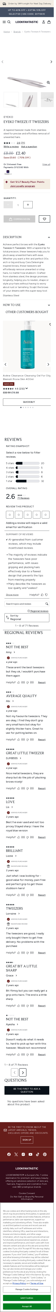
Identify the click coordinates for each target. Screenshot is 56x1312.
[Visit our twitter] (16, 1154)
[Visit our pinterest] (44, 1154)
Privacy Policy (19, 1283)
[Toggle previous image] (2, 61)
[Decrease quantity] (8, 204)
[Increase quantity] (28, 204)
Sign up (27, 1140)
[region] (27, 1257)
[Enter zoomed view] (48, 82)
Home (7, 31)
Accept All (27, 1306)
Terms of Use (36, 1283)
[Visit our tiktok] (37, 1154)
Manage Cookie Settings (27, 1289)
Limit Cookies (27, 1298)
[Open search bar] (9, 22)
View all (46, 164)
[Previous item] (5, 364)
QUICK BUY (29, 402)
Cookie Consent (27, 1193)
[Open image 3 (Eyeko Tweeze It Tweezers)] (48, 99)
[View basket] (49, 22)
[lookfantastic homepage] (27, 22)
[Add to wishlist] (44, 219)
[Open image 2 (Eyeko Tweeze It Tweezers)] (29, 99)
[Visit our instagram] (23, 1154)
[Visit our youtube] (30, 1154)
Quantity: (10, 198)
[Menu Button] (3, 22)
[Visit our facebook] (9, 1154)
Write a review (11, 146)
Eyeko (8, 117)
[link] (43, 22)
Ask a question (29, 146)
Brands (17, 31)
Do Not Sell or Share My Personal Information (26, 1198)
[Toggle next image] (51, 61)
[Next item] (48, 364)
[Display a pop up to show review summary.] (26, 388)
